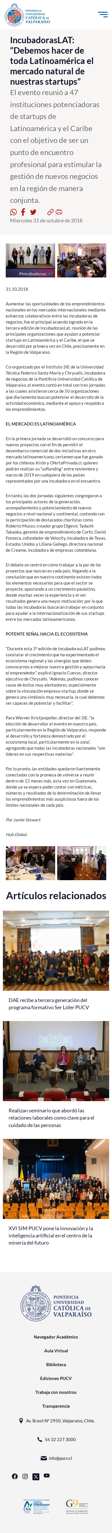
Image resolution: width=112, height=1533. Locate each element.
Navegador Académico (56, 1336)
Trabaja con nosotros (56, 1392)
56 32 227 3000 (60, 1439)
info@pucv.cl (60, 1458)
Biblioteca (56, 1364)
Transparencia (56, 1406)
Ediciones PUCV (56, 1378)
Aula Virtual (56, 1350)
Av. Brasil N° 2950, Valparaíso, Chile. (60, 1420)
